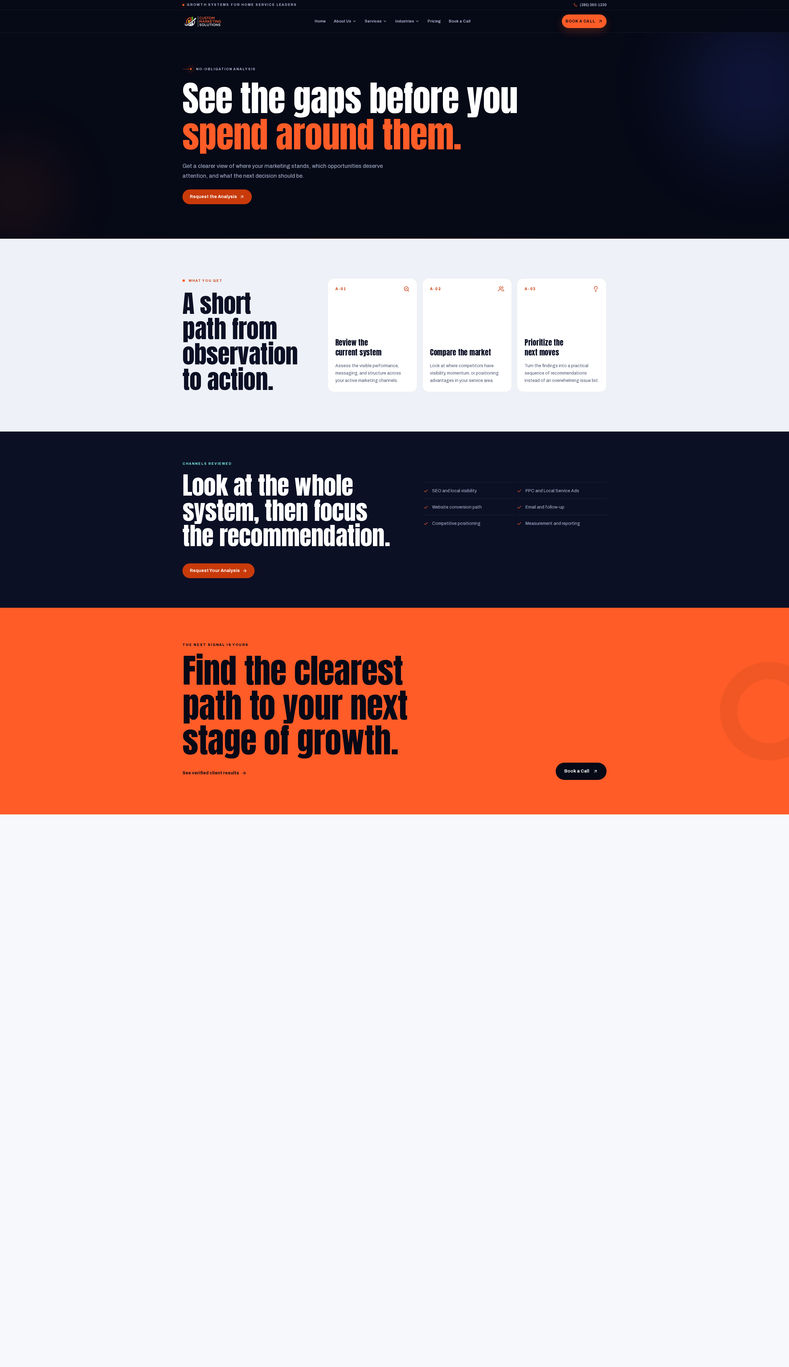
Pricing (434, 21)
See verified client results (210, 773)
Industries (404, 21)
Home (320, 21)
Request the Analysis (213, 196)
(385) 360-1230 (593, 5)
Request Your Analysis (215, 570)
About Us (342, 21)
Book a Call (459, 21)
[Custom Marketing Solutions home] (202, 21)
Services (373, 21)
